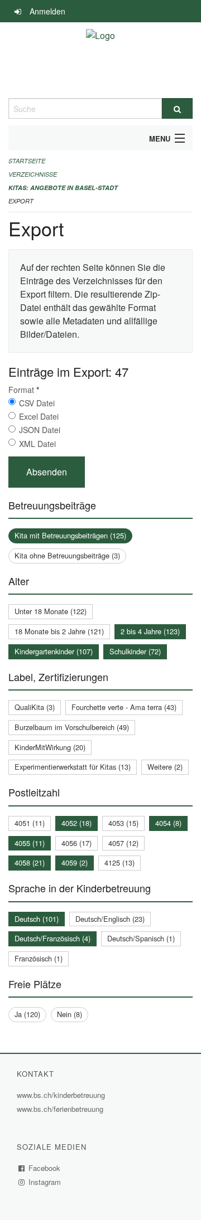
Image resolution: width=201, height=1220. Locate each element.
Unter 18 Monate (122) (51, 611)
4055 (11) (30, 843)
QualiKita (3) (35, 707)
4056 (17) (76, 843)
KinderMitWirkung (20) (50, 747)
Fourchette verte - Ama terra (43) (123, 707)
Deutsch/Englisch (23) (110, 918)
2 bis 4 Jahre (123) (150, 631)
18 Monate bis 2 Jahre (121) (59, 631)
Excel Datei (39, 416)
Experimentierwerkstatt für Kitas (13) (73, 766)
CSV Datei (37, 403)
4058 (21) (30, 862)
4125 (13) (119, 862)
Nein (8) (69, 1014)
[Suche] (177, 108)
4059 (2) (74, 862)
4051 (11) (30, 823)
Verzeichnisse (32, 174)
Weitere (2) (165, 766)
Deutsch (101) (37, 918)
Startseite (26, 161)
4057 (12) (123, 843)
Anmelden (47, 11)
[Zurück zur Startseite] (100, 60)
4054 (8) (168, 823)
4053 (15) (123, 823)
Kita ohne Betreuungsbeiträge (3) (67, 555)
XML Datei (37, 443)
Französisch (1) (39, 958)
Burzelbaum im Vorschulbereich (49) (72, 727)
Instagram (45, 1182)
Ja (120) (27, 1014)
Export (21, 201)
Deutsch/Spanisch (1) (141, 938)
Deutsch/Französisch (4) (52, 938)
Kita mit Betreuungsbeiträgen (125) (70, 535)
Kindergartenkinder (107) (54, 651)
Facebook (44, 1168)
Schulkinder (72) (135, 651)
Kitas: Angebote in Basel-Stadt (63, 187)
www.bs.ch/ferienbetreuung (61, 1109)
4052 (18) (76, 823)
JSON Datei (39, 429)
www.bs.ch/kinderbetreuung (62, 1095)
